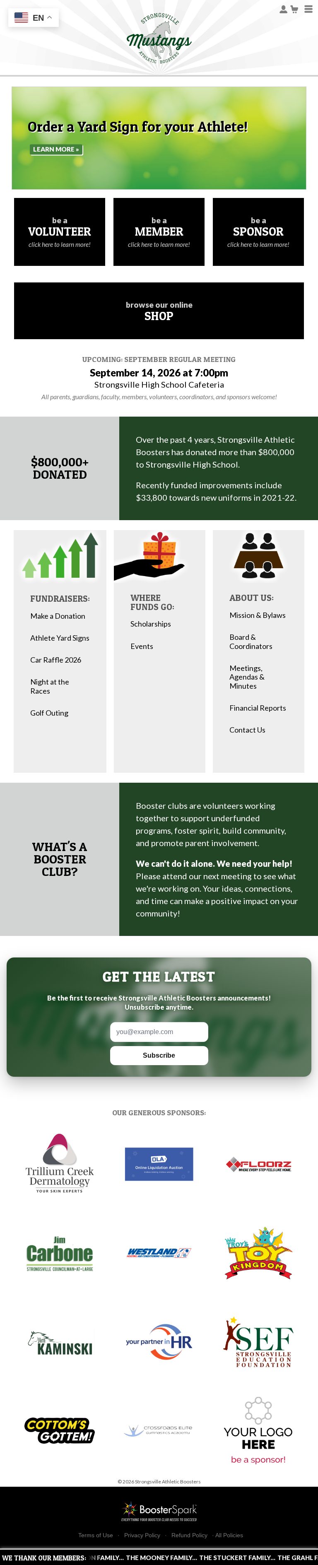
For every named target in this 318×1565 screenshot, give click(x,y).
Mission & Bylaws (257, 615)
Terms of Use (95, 1535)
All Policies (229, 1535)
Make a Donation (57, 616)
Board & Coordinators (250, 642)
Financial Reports (257, 708)
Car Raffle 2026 (55, 660)
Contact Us (247, 730)
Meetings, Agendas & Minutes (247, 677)
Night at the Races (49, 686)
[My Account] (283, 8)
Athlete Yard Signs (59, 638)
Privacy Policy (142, 1535)
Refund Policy (189, 1535)
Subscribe (159, 1055)
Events (141, 646)
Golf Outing (49, 713)
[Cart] (294, 8)
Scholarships (150, 624)
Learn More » (56, 149)
